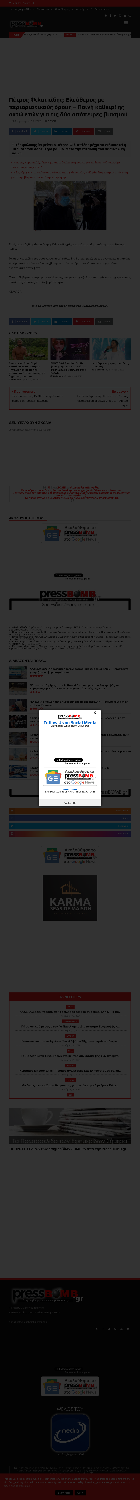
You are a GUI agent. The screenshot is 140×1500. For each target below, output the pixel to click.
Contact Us (70, 803)
